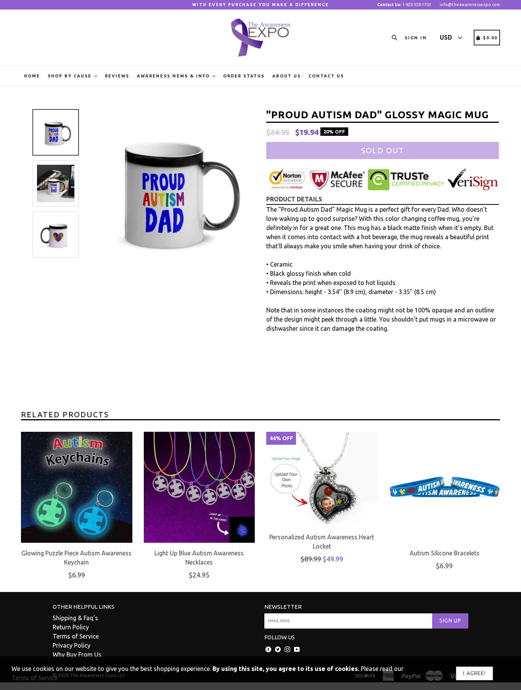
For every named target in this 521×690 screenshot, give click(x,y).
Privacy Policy (71, 645)
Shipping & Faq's (75, 617)
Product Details (294, 199)
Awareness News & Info (174, 76)
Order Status (244, 76)
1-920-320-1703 (404, 4)
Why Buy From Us (77, 654)
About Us (286, 76)
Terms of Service (76, 636)
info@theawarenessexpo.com (470, 4)
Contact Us (326, 76)
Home (32, 76)
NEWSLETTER (283, 606)
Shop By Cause (70, 76)
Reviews (117, 76)
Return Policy (71, 627)
